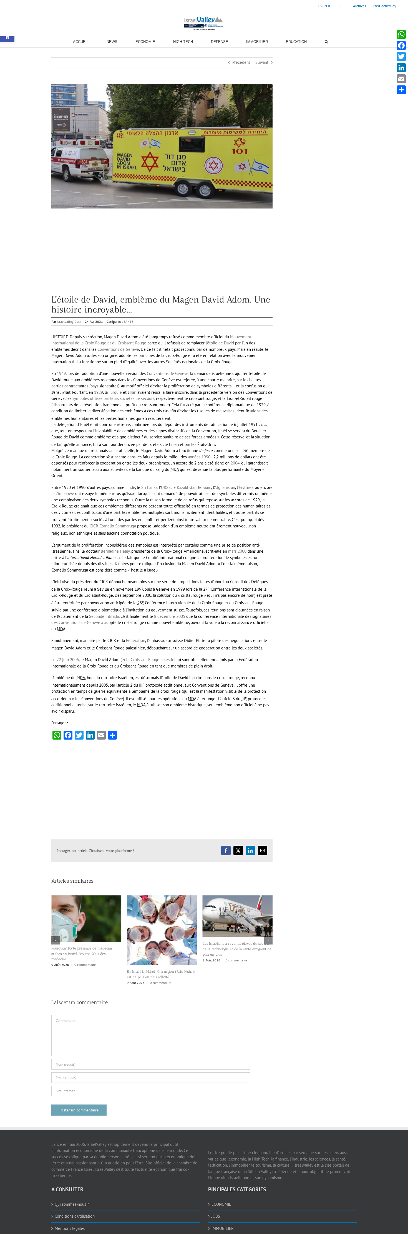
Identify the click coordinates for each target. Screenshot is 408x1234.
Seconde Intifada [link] (104, 616)
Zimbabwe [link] (65, 493)
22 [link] (59, 659)
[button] (55, 940)
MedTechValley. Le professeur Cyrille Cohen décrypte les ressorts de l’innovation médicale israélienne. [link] (237, 950)
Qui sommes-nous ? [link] (72, 1204)
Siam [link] (207, 487)
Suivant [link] (261, 62)
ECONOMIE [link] (221, 1204)
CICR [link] (94, 526)
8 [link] (155, 616)
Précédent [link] (241, 62)
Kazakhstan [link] (187, 487)
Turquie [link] (115, 392)
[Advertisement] (162, 255)
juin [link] (65, 659)
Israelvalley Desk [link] (69, 321)
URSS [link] (166, 487)
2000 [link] (242, 551)
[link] (324, 6)
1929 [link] (98, 392)
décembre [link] (166, 616)
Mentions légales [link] (70, 1228)
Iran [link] (133, 392)
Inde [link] (131, 487)
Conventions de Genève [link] (118, 349)
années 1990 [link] (199, 456)
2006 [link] (74, 659)
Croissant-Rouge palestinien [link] (155, 659)
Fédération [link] (135, 640)
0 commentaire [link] (85, 983)
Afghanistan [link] (224, 487)
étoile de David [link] (220, 343)
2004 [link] (235, 463)
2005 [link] (180, 616)
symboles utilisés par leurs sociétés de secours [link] (113, 398)
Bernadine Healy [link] (115, 551)
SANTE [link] (128, 321)
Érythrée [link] (246, 487)
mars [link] (232, 551)
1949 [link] (61, 373)
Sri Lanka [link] (149, 487)
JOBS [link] (215, 1216)
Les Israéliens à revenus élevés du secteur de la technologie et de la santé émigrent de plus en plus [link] (161, 948)
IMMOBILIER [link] (222, 1228)
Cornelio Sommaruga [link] (117, 526)
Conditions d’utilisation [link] (75, 1216)
